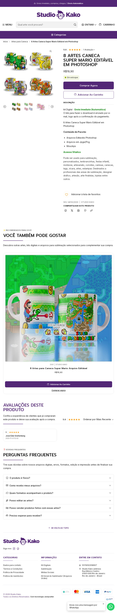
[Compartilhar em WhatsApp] (78, 210)
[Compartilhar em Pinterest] (85, 210)
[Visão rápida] (8, 307)
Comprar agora (59, 390)
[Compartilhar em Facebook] (65, 210)
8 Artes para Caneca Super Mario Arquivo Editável (58, 368)
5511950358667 (89, 565)
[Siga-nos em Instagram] (14, 548)
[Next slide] (51, 106)
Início (5, 42)
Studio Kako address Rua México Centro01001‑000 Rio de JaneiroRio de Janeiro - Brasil (93, 572)
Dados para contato (12, 565)
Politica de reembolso (13, 576)
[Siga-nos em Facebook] (18, 548)
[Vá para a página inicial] (58, 14)
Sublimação (46, 569)
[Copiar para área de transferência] (91, 210)
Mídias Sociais (47, 572)
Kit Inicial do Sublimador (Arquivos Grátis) (56, 577)
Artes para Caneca (19, 42)
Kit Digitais (46, 565)
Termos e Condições (12, 569)
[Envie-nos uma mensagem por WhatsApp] (111, 607)
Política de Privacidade (13, 572)
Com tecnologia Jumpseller (42, 597)
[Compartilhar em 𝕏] (72, 210)
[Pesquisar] (75, 25)
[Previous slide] (5, 106)
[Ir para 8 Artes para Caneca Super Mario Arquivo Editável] (58, 308)
